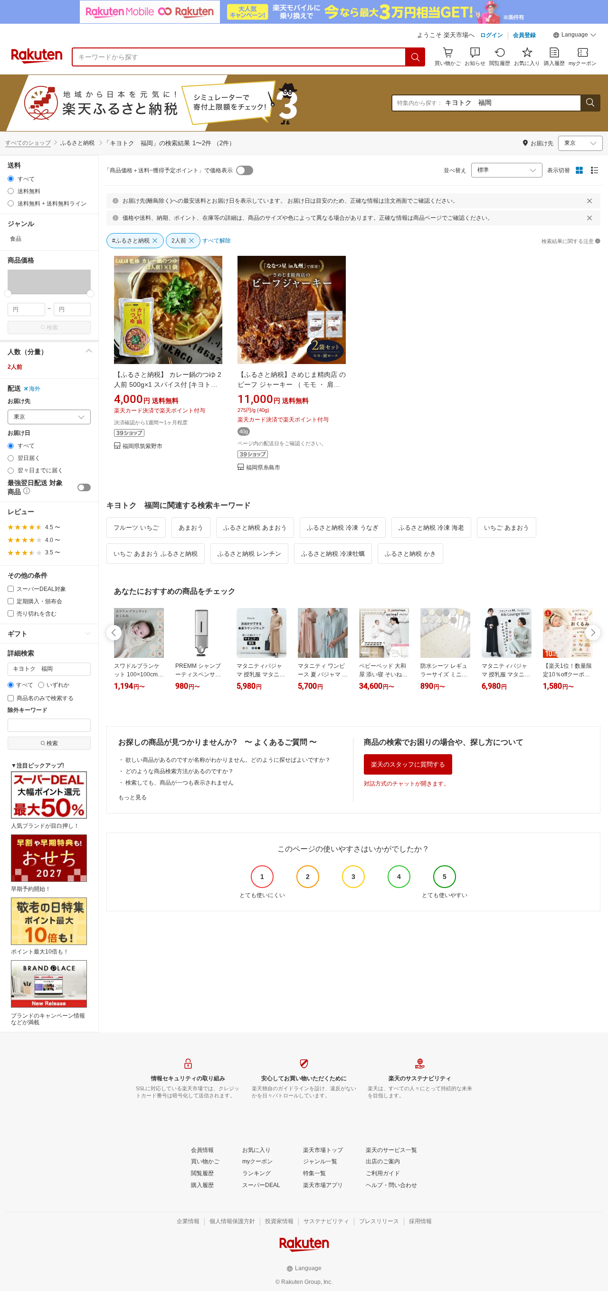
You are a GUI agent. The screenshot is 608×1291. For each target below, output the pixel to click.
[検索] (415, 56)
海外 (34, 388)
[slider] (7, 293)
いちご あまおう (506, 527)
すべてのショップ (28, 143)
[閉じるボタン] (589, 200)
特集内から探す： (420, 103)
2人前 (15, 367)
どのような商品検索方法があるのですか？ (179, 771)
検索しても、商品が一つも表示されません (179, 782)
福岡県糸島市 (263, 468)
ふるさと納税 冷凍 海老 (431, 527)
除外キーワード (28, 710)
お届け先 (19, 401)
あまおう (191, 527)
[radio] (11, 179)
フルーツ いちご (136, 527)
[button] (575, 36)
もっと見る (132, 797)
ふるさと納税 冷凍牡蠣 (333, 553)
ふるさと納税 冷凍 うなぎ (343, 527)
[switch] (84, 487)
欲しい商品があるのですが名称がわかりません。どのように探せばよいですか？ (228, 760)
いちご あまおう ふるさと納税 (156, 553)
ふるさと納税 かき (410, 553)
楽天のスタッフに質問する (408, 764)
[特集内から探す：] (589, 103)
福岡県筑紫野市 (142, 446)
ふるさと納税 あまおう (255, 527)
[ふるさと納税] (182, 103)
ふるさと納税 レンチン (249, 553)
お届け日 (19, 433)
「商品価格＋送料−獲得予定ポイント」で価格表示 (168, 170)
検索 (52, 327)
